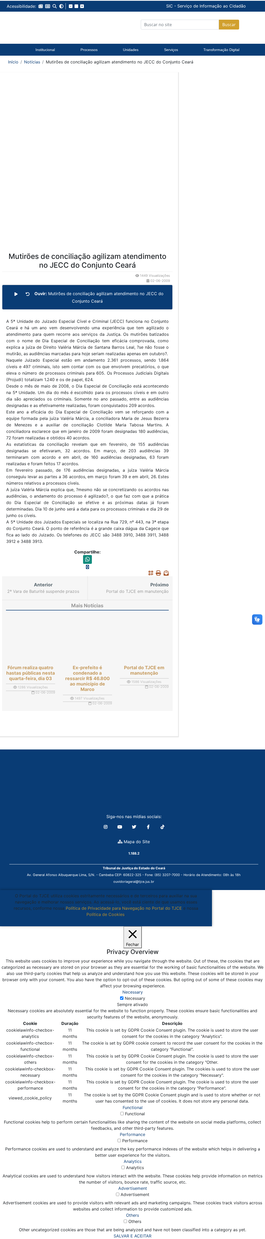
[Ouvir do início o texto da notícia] (27, 294)
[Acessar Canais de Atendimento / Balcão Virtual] (251, 1220)
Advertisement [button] (132, 1188)
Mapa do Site (136, 841)
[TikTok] (162, 826)
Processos (89, 50)
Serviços (171, 50)
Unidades (130, 50)
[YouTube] (120, 826)
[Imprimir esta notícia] (157, 573)
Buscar (229, 24)
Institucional (45, 50)
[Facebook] (149, 826)
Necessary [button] (132, 992)
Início (13, 61)
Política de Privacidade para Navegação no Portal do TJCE (124, 908)
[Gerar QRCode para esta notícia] (149, 573)
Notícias (32, 61)
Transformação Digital (221, 50)
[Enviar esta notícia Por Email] (165, 573)
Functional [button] (133, 1107)
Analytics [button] (133, 1161)
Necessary (135, 998)
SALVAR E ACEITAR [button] (132, 1235)
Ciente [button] (104, 920)
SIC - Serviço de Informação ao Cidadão (168, 6)
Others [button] (132, 1215)
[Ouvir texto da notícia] (16, 294)
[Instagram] (106, 826)
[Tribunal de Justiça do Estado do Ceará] (44, 24)
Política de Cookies (105, 914)
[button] (41, 6)
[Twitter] (135, 826)
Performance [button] (132, 1134)
